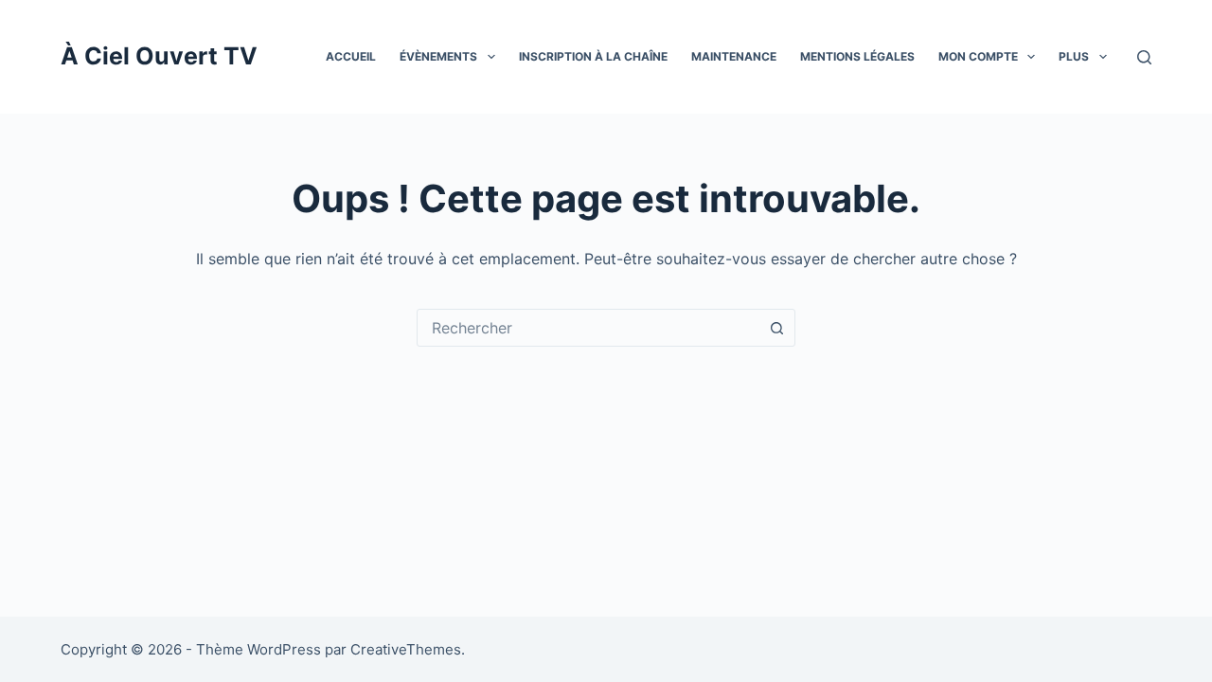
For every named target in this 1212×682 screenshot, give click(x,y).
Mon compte (978, 56)
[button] (491, 56)
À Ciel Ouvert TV (159, 56)
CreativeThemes (405, 649)
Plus (1074, 56)
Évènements (438, 56)
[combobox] (588, 328)
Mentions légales (857, 56)
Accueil (351, 56)
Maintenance (733, 56)
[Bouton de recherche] (776, 328)
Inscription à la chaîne (593, 56)
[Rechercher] (1144, 57)
